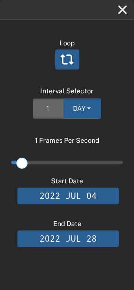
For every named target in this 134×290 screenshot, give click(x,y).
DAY (79, 108)
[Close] (122, 10)
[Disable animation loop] (67, 59)
